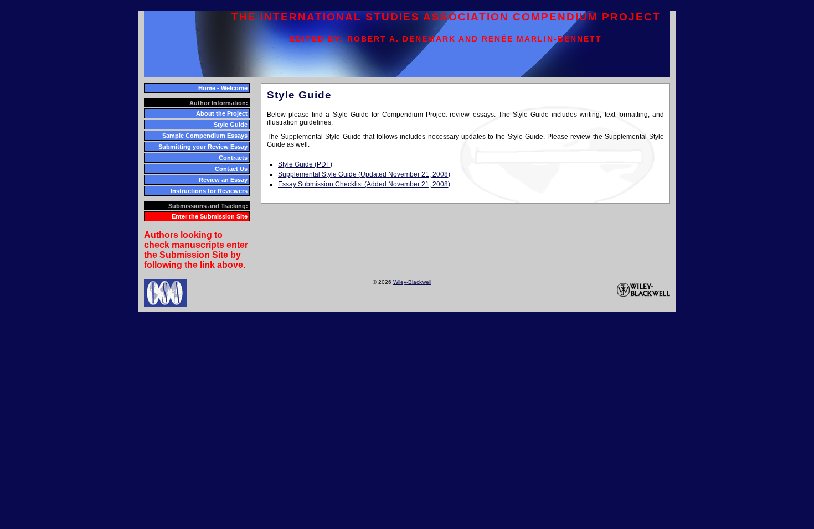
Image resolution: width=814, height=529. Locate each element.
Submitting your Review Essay (203, 146)
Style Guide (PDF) (305, 164)
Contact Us (231, 168)
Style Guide (231, 124)
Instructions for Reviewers (209, 191)
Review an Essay (223, 180)
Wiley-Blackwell (412, 282)
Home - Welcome (223, 88)
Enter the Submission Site (210, 216)
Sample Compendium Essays (205, 135)
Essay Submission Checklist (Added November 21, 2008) (364, 184)
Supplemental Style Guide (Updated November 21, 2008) (364, 174)
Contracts (233, 157)
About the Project (222, 113)
